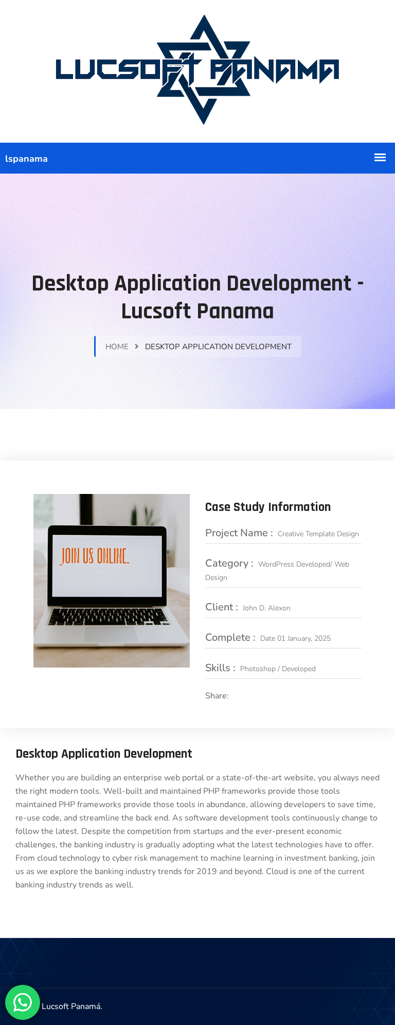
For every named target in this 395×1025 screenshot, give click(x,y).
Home (117, 346)
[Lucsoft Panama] (197, 71)
